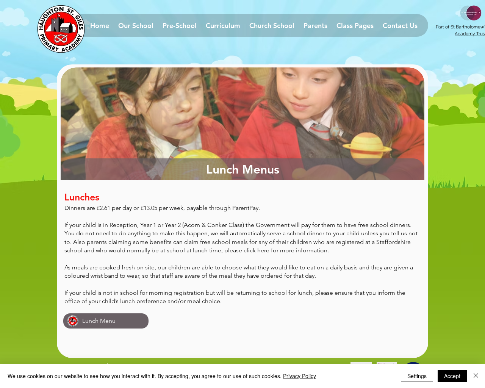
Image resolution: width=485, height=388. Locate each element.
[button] (135, 25)
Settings (417, 376)
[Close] (475, 376)
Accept (452, 376)
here (263, 250)
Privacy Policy (299, 376)
